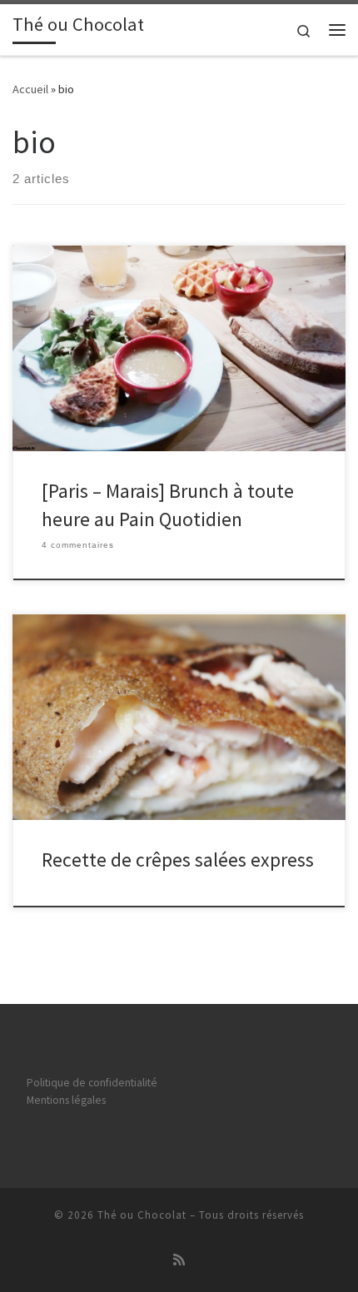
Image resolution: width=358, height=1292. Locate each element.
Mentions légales (66, 1100)
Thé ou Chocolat (141, 1215)
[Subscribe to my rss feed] (179, 1260)
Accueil (30, 89)
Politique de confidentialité (92, 1083)
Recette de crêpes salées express (178, 859)
